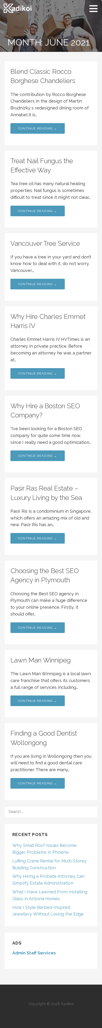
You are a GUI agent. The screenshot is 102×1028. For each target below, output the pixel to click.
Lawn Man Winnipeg (40, 660)
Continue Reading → (37, 128)
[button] (95, 8)
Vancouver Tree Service (45, 243)
